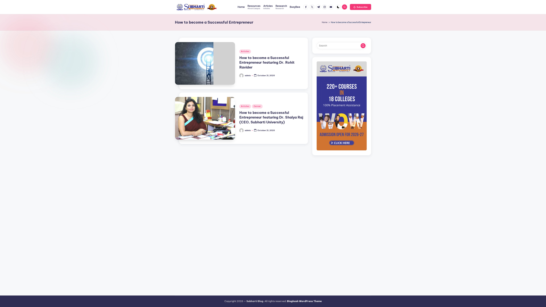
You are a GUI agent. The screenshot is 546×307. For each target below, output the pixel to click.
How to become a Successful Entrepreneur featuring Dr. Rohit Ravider (266, 62)
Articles (245, 51)
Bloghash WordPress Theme (304, 301)
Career (257, 106)
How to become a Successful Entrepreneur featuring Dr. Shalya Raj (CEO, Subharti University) (271, 117)
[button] (360, 7)
